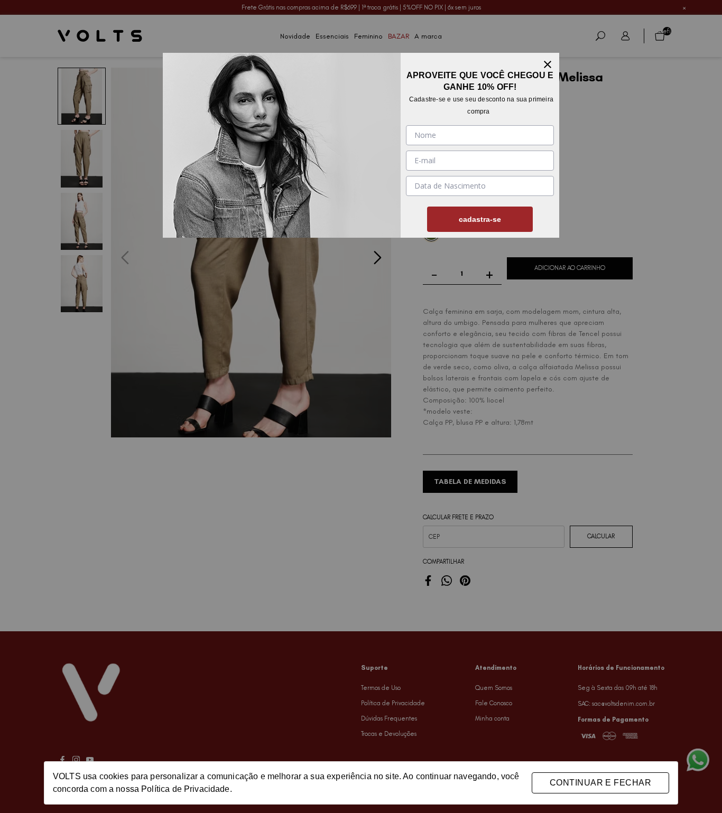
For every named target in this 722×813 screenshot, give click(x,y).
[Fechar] (547, 64)
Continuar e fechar (600, 782)
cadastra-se (480, 219)
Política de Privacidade (185, 788)
